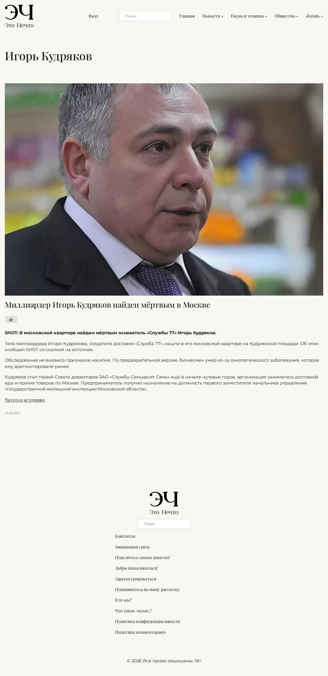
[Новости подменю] (222, 16)
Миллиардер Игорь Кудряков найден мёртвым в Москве (107, 304)
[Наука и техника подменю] (266, 16)
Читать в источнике (25, 400)
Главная (187, 16)
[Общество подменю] (297, 16)
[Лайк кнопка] (11, 319)
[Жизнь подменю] (322, 16)
